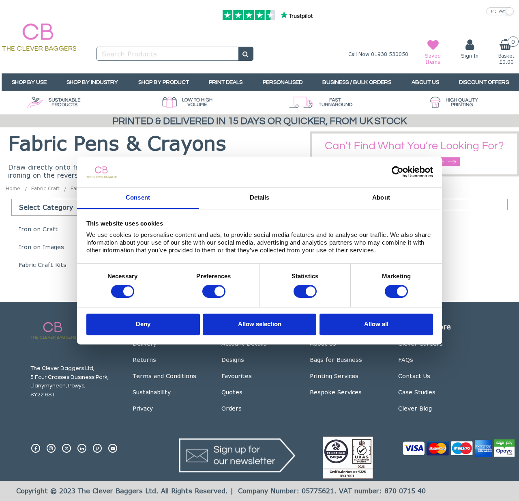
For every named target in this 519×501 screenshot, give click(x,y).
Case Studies (416, 392)
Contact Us (414, 375)
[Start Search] (245, 54)
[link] (35, 445)
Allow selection (259, 323)
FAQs (405, 359)
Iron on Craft (38, 229)
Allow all (376, 323)
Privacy (143, 408)
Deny (143, 323)
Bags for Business (336, 359)
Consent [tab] (138, 197)
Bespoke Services (336, 392)
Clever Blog (415, 408)
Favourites (236, 375)
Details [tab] (260, 197)
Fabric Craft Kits (42, 264)
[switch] (213, 291)
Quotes (231, 392)
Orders (231, 408)
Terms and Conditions (164, 375)
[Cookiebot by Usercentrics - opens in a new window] (397, 172)
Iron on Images (41, 246)
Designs (232, 359)
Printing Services (334, 375)
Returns (144, 359)
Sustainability (152, 392)
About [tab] (381, 197)
